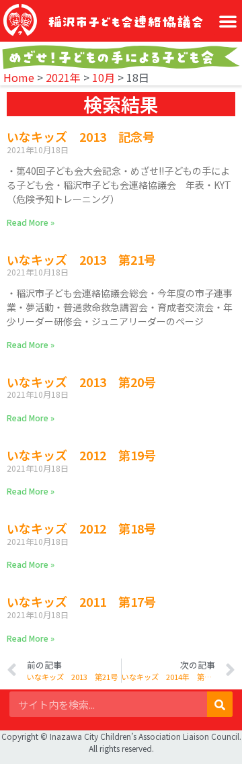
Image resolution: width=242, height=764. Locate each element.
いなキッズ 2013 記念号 (81, 136)
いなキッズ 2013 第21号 (81, 259)
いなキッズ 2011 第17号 (81, 601)
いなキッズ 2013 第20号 (81, 381)
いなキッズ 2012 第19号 (81, 455)
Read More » (30, 222)
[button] (228, 21)
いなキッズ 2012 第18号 (81, 528)
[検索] (220, 704)
